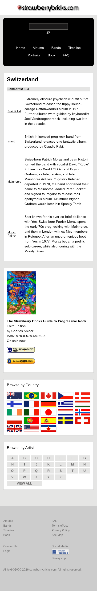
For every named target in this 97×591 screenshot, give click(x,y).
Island (11, 141)
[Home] (48, 11)
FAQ (66, 55)
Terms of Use (60, 525)
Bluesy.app (59, 558)
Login (7, 551)
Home (20, 48)
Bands (56, 48)
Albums (38, 48)
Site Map (57, 535)
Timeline (74, 48)
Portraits (34, 55)
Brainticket (14, 111)
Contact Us (10, 546)
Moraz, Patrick (12, 234)
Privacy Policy (61, 530)
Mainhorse (14, 181)
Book (51, 55)
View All (24, 483)
